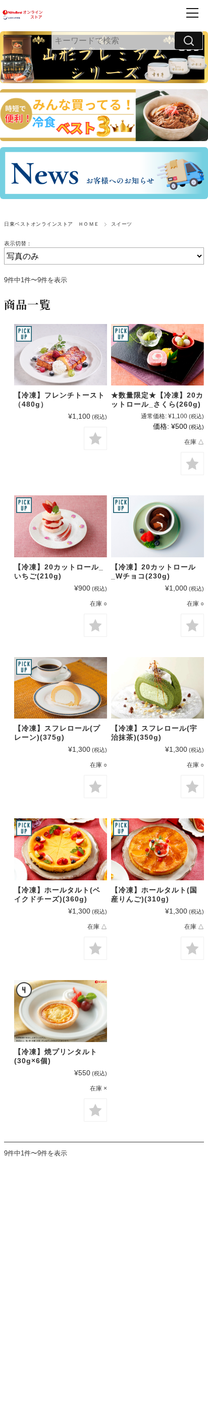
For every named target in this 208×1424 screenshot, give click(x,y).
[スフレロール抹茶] (157, 688)
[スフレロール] (60, 688)
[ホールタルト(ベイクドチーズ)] (60, 849)
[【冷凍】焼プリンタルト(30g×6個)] (60, 1011)
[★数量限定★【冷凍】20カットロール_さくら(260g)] (157, 354)
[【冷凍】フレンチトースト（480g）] (60, 354)
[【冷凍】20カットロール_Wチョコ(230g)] (157, 526)
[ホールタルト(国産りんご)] (157, 849)
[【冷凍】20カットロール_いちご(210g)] (60, 526)
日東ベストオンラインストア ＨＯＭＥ (51, 224)
